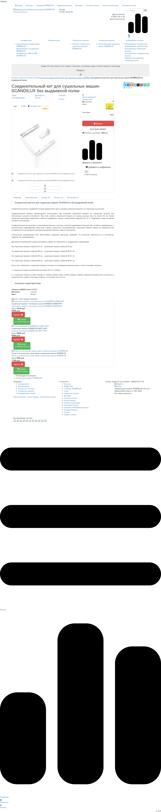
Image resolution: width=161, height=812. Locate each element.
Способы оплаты (92, 5)
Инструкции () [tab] (73, 197)
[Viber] (141, 84)
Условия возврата (71, 410)
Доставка (78, 5)
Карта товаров (33, 397)
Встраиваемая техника (135, 40)
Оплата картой (69, 400)
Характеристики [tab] (31, 197)
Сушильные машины (107, 40)
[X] (138, 84)
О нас (66, 391)
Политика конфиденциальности (76, 407)
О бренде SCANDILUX (45, 5)
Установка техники (129, 5)
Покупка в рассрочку (110, 5)
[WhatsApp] (144, 84)
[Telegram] (134, 84)
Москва (19, 5)
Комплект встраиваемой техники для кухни (134, 59)
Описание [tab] (17, 197)
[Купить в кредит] (86, 171)
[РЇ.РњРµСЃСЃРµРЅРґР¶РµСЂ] (125, 84)
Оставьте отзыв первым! (39, 106)
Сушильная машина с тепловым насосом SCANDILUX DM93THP (37, 306)
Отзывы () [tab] (45, 197)
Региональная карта (48, 397)
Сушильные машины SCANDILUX (29, 378)
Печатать (129, 87)
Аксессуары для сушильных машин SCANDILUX (109, 45)
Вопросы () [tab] (58, 197)
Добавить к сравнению (92, 162)
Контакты (29, 5)
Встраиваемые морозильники (136, 46)
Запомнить (129, 82)
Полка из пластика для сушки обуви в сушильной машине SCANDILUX (39, 355)
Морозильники (54, 40)
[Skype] (148, 84)
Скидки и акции (70, 414)
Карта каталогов (19, 397)
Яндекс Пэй (68, 386)
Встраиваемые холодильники (136, 44)
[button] (98, 167)
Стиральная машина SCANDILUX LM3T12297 (29, 331)
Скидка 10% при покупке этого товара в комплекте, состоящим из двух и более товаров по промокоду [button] (80, 68)
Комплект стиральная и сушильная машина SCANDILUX (81, 46)
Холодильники (26, 40)
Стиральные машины (80, 40)
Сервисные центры (64, 5)
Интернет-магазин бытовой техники (25, 77)
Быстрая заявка (98, 128)
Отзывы (67, 412)
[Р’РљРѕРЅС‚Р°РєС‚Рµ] (128, 84)
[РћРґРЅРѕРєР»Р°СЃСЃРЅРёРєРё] (131, 84)
